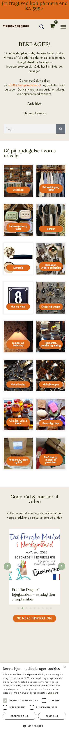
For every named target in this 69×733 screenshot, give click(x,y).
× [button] (64, 666)
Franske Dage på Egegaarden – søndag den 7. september (33, 594)
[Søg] (60, 129)
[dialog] (34, 698)
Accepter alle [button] (19, 716)
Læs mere (53, 692)
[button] (41, 26)
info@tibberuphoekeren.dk (24, 85)
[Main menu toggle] (63, 26)
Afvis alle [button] (52, 716)
